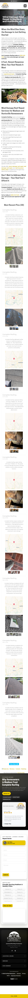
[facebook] (12, 950)
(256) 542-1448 (15, 195)
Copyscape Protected (15, 975)
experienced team (8, 74)
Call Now (14, 996)
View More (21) (14, 764)
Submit (6, 875)
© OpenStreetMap (20, 772)
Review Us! (6, 793)
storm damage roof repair (15, 166)
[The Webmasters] (14, 971)
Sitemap (19, 973)
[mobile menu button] (25, 5)
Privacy (24, 973)
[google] (15, 950)
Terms (8, 975)
